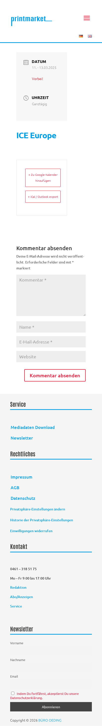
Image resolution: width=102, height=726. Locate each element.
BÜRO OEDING (49, 720)
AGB (15, 487)
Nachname (17, 660)
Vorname (16, 643)
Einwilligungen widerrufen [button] (31, 530)
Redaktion (18, 587)
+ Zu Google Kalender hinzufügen (42, 177)
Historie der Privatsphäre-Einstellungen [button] (41, 520)
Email (14, 676)
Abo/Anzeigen (21, 596)
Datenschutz (23, 498)
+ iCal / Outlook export (43, 197)
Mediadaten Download (33, 427)
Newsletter (22, 438)
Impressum (21, 477)
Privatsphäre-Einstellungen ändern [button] (37, 509)
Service (16, 606)
